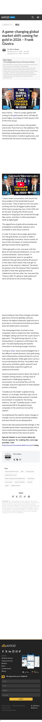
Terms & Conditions (18, 706)
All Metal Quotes (7, 658)
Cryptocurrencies (7, 661)
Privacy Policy (6, 708)
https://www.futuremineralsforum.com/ (17, 445)
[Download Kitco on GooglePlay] (35, 671)
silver (13, 351)
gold (15, 115)
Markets (4, 663)
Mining (4, 671)
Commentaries (6, 668)
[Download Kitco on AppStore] (26, 671)
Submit (21, 699)
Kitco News (14, 49)
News (3, 666)
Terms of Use (6, 706)
